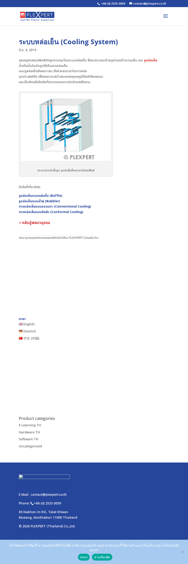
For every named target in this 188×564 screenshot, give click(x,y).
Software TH (28, 439)
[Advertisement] (94, 275)
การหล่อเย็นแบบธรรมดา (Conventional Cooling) (55, 206)
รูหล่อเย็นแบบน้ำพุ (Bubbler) (39, 201)
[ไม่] (182, 552)
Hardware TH (29, 432)
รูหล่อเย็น (150, 60)
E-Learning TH (30, 425)
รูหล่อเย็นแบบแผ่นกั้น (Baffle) (40, 195)
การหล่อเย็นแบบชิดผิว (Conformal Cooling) (51, 212)
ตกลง (83, 557)
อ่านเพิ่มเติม (102, 557)
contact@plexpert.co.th (49, 494)
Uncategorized (30, 446)
